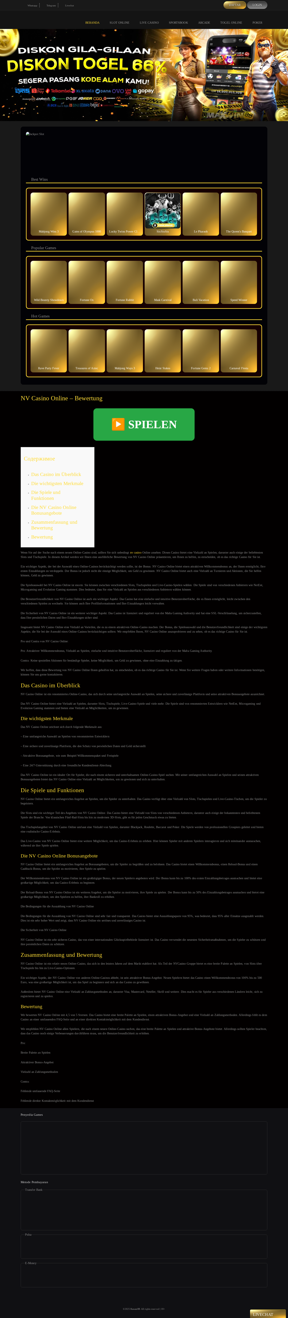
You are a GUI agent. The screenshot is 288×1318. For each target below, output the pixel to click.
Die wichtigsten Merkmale (57, 483)
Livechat (69, 5)
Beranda (92, 22)
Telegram (51, 5)
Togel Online (231, 22)
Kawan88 (135, 1309)
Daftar (235, 5)
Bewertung (42, 537)
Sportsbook (178, 22)
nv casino (135, 552)
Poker (257, 22)
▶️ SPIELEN (144, 424)
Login (257, 5)
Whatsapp (32, 5)
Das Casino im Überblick (56, 474)
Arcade (204, 22)
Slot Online (119, 22)
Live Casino (149, 22)
